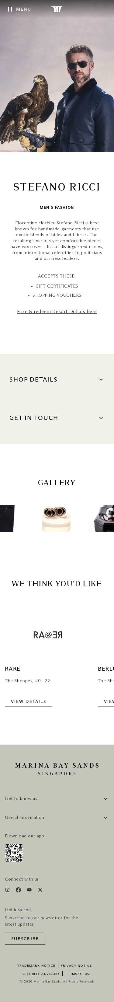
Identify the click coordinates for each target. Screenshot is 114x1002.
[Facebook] (19, 891)
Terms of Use (78, 974)
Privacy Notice (76, 965)
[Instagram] (8, 891)
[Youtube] (30, 891)
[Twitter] (40, 891)
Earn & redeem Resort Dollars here (57, 311)
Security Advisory (41, 974)
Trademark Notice (36, 965)
